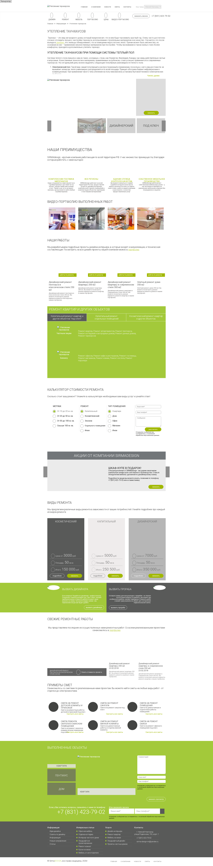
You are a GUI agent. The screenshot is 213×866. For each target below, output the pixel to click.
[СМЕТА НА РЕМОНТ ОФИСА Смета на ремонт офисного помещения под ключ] (132, 727)
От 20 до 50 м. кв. (65, 416)
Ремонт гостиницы (127, 356)
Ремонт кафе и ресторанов (105, 356)
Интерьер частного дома (89, 838)
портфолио (133, 249)
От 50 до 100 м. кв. (65, 421)
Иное (114, 430)
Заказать (156, 487)
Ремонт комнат (85, 846)
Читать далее (153, 75)
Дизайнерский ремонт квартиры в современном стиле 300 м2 (151, 667)
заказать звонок (141, 16)
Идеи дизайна (55, 831)
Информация (55, 838)
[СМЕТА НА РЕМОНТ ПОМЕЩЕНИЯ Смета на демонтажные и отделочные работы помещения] (132, 708)
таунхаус (60, 42)
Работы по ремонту (67, 275)
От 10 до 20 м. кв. (65, 411)
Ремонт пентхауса (123, 331)
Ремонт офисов (85, 356)
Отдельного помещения (95, 426)
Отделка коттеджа (86, 834)
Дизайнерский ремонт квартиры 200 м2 (119, 665)
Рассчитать (153, 429)
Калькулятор (6, 1)
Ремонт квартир (85, 331)
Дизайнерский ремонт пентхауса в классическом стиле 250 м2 (61, 674)
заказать (151, 113)
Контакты (127, 7)
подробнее (57, 576)
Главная (84, 7)
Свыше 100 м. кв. (65, 425)
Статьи (52, 844)
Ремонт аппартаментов (104, 331)
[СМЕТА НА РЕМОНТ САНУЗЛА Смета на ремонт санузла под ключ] (93, 708)
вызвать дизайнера (94, 607)
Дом (114, 416)
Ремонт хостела (117, 358)
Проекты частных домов (117, 844)
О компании (96, 7)
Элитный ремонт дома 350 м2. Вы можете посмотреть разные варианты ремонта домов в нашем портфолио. (149, 284)
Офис (114, 421)
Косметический (92, 416)
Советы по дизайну (57, 834)
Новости (107, 7)
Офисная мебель (85, 831)
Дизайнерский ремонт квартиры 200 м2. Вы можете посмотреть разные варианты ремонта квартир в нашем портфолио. (91, 284)
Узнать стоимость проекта (91, 672)
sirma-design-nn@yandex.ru (147, 842)
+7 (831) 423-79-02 (161, 16)
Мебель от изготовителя (89, 853)
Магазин (116, 425)
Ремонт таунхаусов (87, 336)
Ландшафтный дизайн (116, 841)
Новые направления (58, 841)
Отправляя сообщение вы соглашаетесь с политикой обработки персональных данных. (148, 433)
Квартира (116, 411)
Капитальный (91, 411)
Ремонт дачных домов (125, 333)
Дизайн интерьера (114, 831)
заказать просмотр (156, 799)
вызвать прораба (118, 608)
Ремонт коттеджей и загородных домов (96, 333)
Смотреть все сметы (75, 714)
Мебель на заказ (114, 838)
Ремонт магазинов (86, 358)
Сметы (117, 7)
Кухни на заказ (85, 850)
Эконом (88, 421)
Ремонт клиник (102, 358)
